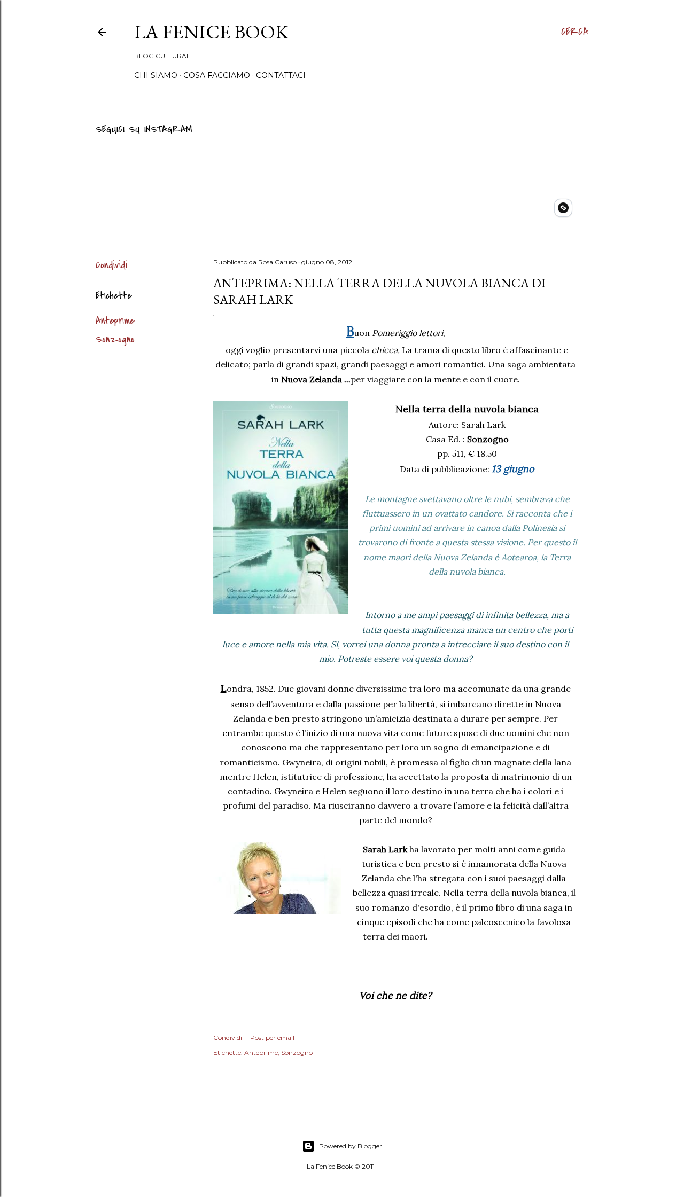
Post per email (272, 1038)
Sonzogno (115, 339)
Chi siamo (155, 75)
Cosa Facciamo (216, 75)
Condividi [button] (111, 265)
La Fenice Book (211, 31)
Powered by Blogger (350, 1146)
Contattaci (281, 75)
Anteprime (115, 321)
